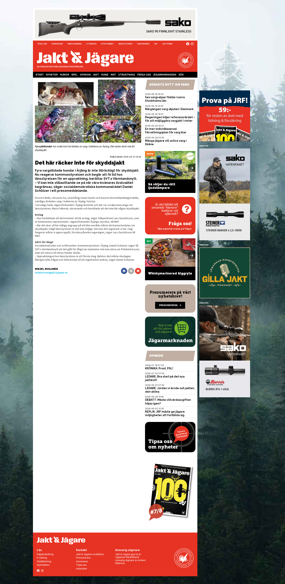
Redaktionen (125, 44)
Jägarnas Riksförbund (127, 557)
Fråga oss (144, 74)
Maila (138, 271)
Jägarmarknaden (164, 74)
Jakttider (167, 44)
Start (40, 74)
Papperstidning (45, 554)
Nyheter (52, 74)
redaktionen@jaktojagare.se (51, 272)
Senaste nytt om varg (169, 84)
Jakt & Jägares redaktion (90, 554)
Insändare (57, 44)
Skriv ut (131, 271)
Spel (74, 74)
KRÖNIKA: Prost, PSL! (159, 368)
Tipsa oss (42, 44)
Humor (64, 74)
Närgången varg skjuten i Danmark (169, 109)
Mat (113, 74)
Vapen (150, 154)
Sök (181, 74)
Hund (104, 74)
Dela (124, 271)
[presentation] (148, 168)
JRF (155, 44)
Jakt (96, 74)
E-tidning (91, 44)
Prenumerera (74, 44)
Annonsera (143, 44)
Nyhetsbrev (107, 44)
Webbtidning (44, 561)
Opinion (85, 74)
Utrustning (126, 74)
